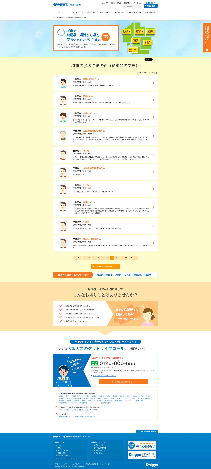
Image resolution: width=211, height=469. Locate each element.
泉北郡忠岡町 (140, 400)
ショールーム (119, 12)
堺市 (67, 396)
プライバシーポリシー (63, 464)
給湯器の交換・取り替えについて (85, 417)
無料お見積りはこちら (123, 382)
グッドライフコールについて (104, 376)
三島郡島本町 (108, 400)
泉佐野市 (148, 396)
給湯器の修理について (65, 417)
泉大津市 (101, 396)
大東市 (93, 398)
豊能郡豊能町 (118, 400)
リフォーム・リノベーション (68, 458)
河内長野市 (78, 398)
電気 (75, 12)
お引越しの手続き (100, 448)
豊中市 (81, 396)
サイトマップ (104, 464)
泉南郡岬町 (83, 403)
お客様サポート (99, 450)
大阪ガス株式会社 (92, 464)
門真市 (127, 398)
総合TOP (105, 3)
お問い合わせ (137, 3)
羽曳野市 (119, 398)
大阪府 (81, 17)
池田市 (87, 396)
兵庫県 (118, 275)
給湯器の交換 (74, 17)
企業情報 (127, 3)
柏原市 (113, 398)
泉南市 (69, 400)
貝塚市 (115, 396)
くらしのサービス (64, 455)
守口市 (122, 396)
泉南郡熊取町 (63, 403)
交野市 (83, 400)
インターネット (90, 12)
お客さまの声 (66, 17)
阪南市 (99, 400)
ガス (60, 12)
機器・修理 (61, 453)
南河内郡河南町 (106, 403)
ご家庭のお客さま (57, 17)
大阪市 (61, 396)
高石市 (140, 398)
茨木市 (135, 396)
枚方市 (128, 396)
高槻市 (109, 396)
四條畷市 (76, 400)
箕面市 (106, 398)
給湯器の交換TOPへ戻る (105, 266)
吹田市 (94, 396)
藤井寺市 (147, 398)
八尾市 (142, 396)
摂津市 (134, 398)
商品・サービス (104, 12)
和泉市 (99, 398)
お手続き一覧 (150, 12)
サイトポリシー (78, 464)
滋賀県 (148, 275)
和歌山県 (138, 275)
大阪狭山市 (91, 400)
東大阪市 (61, 400)
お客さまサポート (135, 12)
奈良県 (127, 275)
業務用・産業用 (116, 3)
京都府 (109, 275)
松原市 (86, 398)
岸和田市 (73, 396)
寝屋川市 (69, 398)
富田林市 (61, 398)
